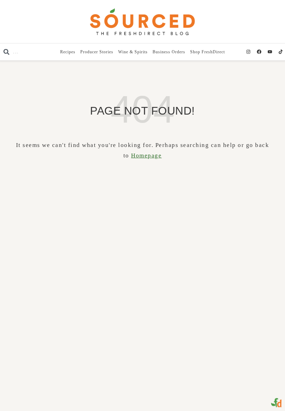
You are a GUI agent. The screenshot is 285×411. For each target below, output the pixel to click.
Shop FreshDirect (207, 51)
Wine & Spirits (133, 51)
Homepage (146, 155)
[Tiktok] (280, 51)
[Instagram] (248, 51)
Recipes (67, 51)
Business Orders (169, 51)
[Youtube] (269, 51)
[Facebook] (258, 51)
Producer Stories (96, 51)
